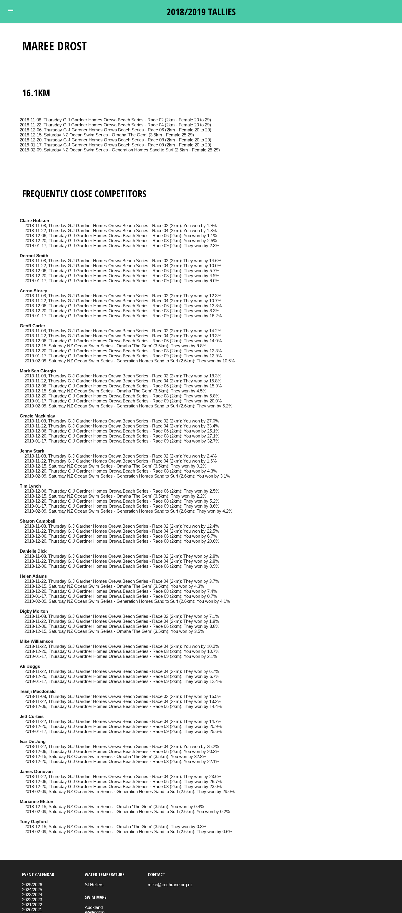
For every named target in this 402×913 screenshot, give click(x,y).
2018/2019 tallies (201, 11)
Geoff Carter (32, 325)
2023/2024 (32, 894)
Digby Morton (34, 611)
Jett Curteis (32, 716)
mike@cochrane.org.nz (170, 884)
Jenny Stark (32, 450)
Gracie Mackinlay (37, 415)
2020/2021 (32, 909)
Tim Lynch (30, 485)
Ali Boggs (30, 666)
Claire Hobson (34, 220)
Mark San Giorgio (38, 370)
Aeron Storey (33, 290)
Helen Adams (33, 576)
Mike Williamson (36, 641)
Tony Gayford (34, 821)
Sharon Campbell (37, 521)
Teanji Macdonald (38, 691)
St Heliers (94, 884)
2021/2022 (32, 904)
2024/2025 (32, 889)
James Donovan (36, 771)
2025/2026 (32, 884)
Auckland (94, 907)
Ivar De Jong (33, 741)
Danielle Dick (33, 551)
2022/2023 (32, 899)
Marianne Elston (36, 801)
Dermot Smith (34, 255)
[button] (10, 10)
